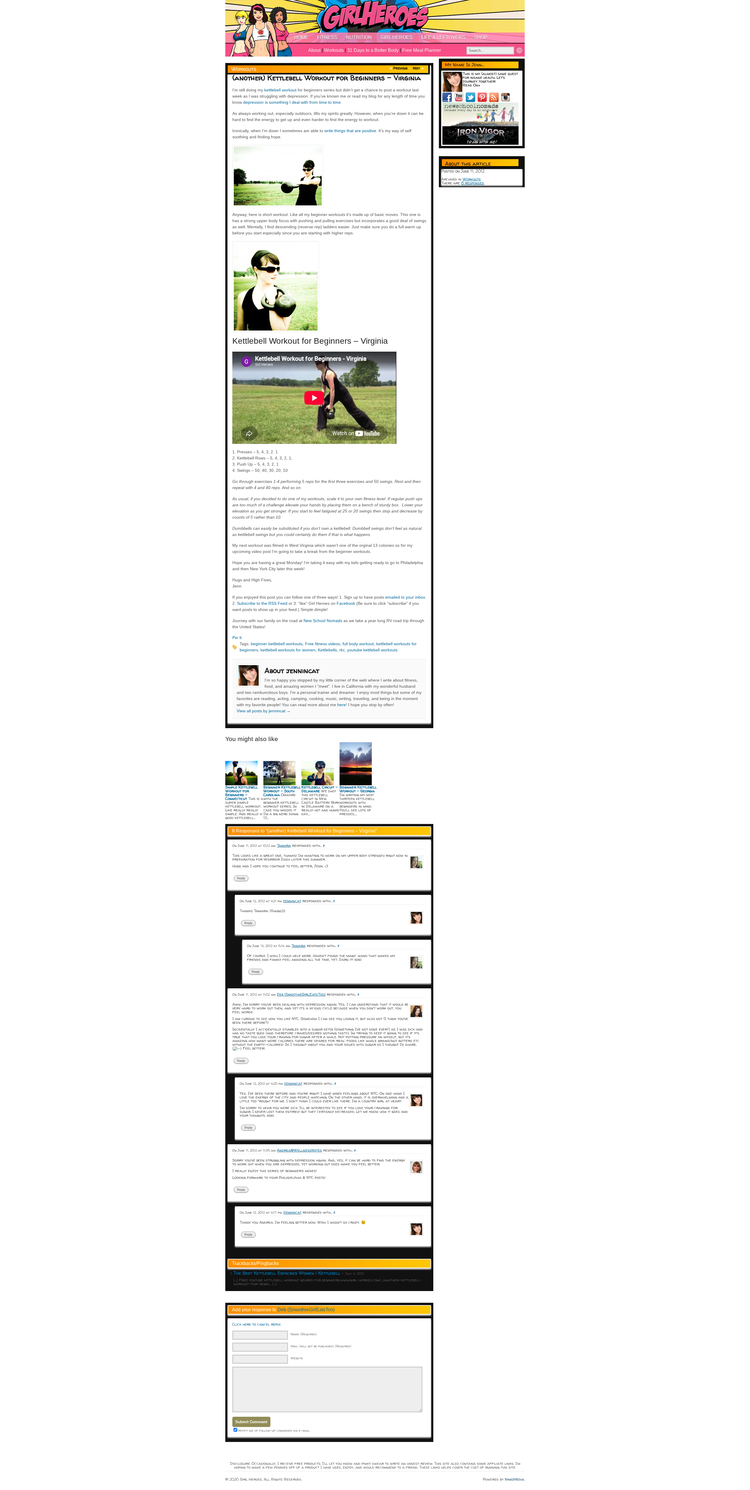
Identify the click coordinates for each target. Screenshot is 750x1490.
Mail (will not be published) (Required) (321, 1346)
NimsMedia (514, 1479)
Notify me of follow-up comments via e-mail (274, 1430)
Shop (481, 37)
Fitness (327, 37)
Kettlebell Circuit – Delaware (319, 788)
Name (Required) (304, 1334)
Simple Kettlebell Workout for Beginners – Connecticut (241, 792)
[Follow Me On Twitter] (472, 100)
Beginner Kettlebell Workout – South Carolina (282, 790)
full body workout (358, 643)
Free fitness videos (322, 643)
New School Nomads (323, 620)
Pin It (237, 637)
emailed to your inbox (405, 597)
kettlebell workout (280, 90)
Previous (400, 68)
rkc (342, 650)
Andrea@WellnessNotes (299, 1150)
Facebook (346, 603)
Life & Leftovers (443, 37)
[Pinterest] (483, 100)
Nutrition (359, 37)
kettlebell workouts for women (288, 650)
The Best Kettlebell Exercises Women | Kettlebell (286, 1273)
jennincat (292, 900)
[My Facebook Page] (448, 100)
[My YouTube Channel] (460, 100)
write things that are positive (350, 130)
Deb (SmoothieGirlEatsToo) (301, 994)
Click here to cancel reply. (256, 1324)
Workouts (334, 50)
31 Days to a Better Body (373, 50)
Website (297, 1358)
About (314, 50)
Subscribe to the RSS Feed (262, 603)
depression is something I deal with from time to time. (292, 102)
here (341, 704)
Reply (241, 878)
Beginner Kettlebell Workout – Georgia (358, 788)
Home (301, 37)
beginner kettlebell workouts (277, 643)
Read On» (471, 85)
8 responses (472, 182)
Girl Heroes (396, 37)
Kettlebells (327, 650)
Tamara (284, 845)
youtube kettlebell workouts (372, 650)
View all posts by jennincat (264, 711)
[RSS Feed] (495, 100)
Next (416, 68)
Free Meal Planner (421, 50)
